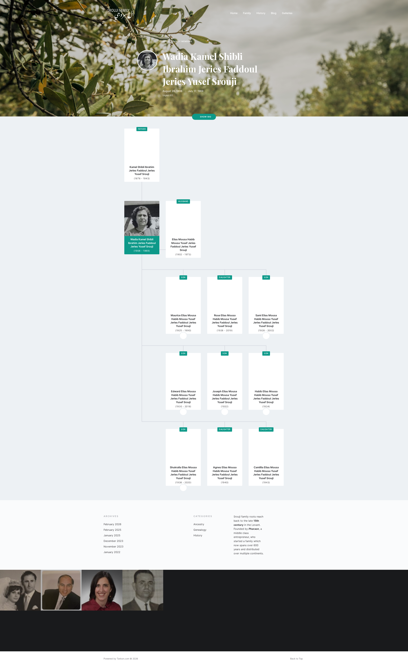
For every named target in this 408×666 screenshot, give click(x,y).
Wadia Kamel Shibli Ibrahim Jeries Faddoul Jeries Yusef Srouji (142, 243)
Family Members (182, 41)
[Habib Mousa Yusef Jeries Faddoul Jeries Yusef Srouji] (346, 631)
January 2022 (112, 552)
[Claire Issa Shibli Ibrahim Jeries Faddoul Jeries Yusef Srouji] (224, 590)
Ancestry (198, 524)
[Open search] (301, 13)
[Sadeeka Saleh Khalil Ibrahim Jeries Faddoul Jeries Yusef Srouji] (306, 590)
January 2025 (112, 535)
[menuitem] (234, 13)
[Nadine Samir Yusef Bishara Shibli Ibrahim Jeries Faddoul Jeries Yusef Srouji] (102, 590)
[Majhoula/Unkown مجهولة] (224, 631)
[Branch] (183, 336)
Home (166, 41)
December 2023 (113, 541)
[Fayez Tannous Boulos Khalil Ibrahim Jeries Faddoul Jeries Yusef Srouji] (142, 590)
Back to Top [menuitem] (296, 658)
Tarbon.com (123, 658)
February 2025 (112, 529)
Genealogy (199, 529)
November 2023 (113, 546)
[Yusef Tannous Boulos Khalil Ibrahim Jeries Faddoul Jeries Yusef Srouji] (265, 631)
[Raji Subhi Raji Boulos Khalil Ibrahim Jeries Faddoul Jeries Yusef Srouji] (142, 631)
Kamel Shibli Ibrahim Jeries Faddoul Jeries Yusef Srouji (142, 170)
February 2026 (112, 524)
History (197, 535)
